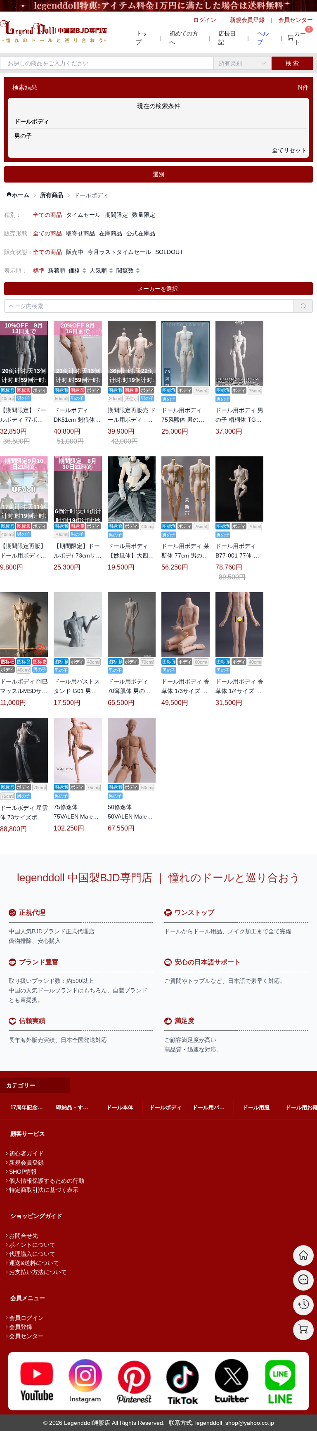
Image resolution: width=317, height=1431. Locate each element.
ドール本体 (119, 1107)
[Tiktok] (183, 1381)
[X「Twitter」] (231, 1381)
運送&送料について (34, 1263)
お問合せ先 (23, 1235)
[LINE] (280, 1381)
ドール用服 (256, 1107)
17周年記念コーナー (31, 1107)
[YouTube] (36, 1381)
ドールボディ (165, 1107)
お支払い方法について (38, 1272)
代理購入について (32, 1254)
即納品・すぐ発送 (76, 1107)
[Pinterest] (134, 1381)
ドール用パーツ (211, 1107)
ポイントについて (32, 1244)
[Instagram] (85, 1381)
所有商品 (51, 195)
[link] (17, 195)
